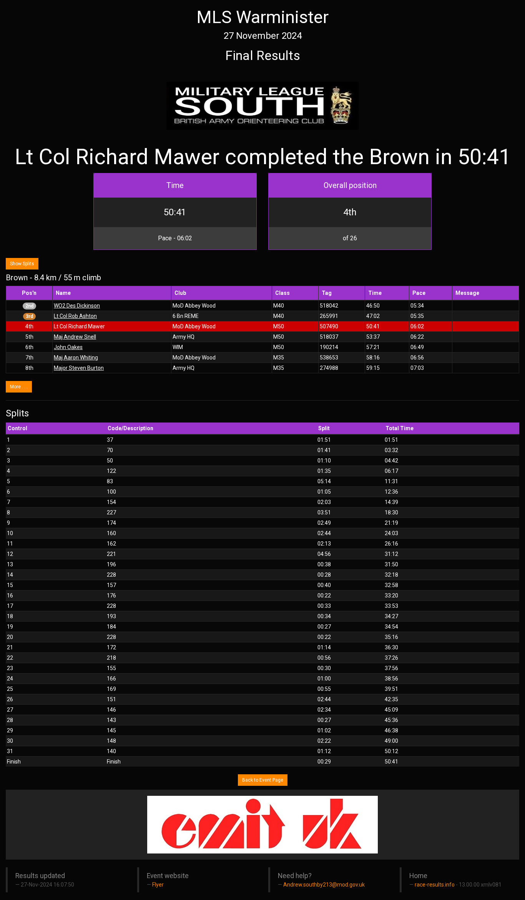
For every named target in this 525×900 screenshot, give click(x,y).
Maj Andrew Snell (75, 337)
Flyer (158, 885)
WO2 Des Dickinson (77, 306)
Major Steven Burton (79, 368)
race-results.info (435, 885)
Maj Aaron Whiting (76, 357)
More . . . (19, 386)
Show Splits (22, 263)
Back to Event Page (262, 780)
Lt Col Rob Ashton (75, 316)
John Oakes (68, 347)
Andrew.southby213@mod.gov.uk (324, 885)
